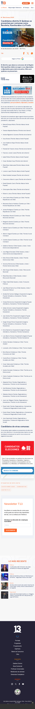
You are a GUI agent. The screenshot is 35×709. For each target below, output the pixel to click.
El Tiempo (26, 7)
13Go (17, 654)
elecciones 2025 (8, 486)
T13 (2, 53)
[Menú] (32, 3)
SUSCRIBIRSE (10, 530)
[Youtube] (23, 684)
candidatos (22, 486)
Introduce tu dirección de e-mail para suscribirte (16, 520)
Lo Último (4, 7)
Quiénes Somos (17, 663)
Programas (17, 643)
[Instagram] (12, 684)
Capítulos (17, 649)
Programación (17, 646)
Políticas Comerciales (17, 669)
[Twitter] (15, 684)
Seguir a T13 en (16, 59)
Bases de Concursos (17, 651)
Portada (17, 640)
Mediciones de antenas (17, 672)
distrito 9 (6, 490)
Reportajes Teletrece (14, 7)
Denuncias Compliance (17, 674)
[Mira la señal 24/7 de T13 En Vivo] (26, 3)
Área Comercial (17, 666)
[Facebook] (19, 684)
